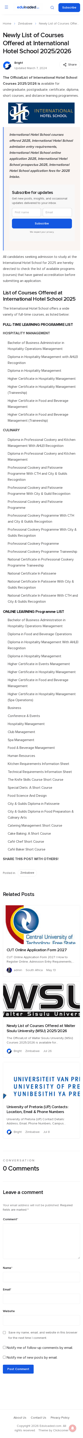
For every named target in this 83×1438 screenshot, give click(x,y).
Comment (10, 1219)
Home (7, 23)
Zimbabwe (25, 23)
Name (7, 1268)
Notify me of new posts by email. (32, 1357)
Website (9, 1311)
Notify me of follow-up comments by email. (40, 1348)
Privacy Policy (60, 1417)
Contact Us (38, 1417)
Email (7, 1289)
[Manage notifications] (72, 1428)
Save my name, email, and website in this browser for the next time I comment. (42, 1335)
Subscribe (69, 7)
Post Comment (18, 1369)
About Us (20, 1417)
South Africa (34, 970)
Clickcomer (60, 1430)
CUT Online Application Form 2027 (37, 950)
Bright (18, 62)
